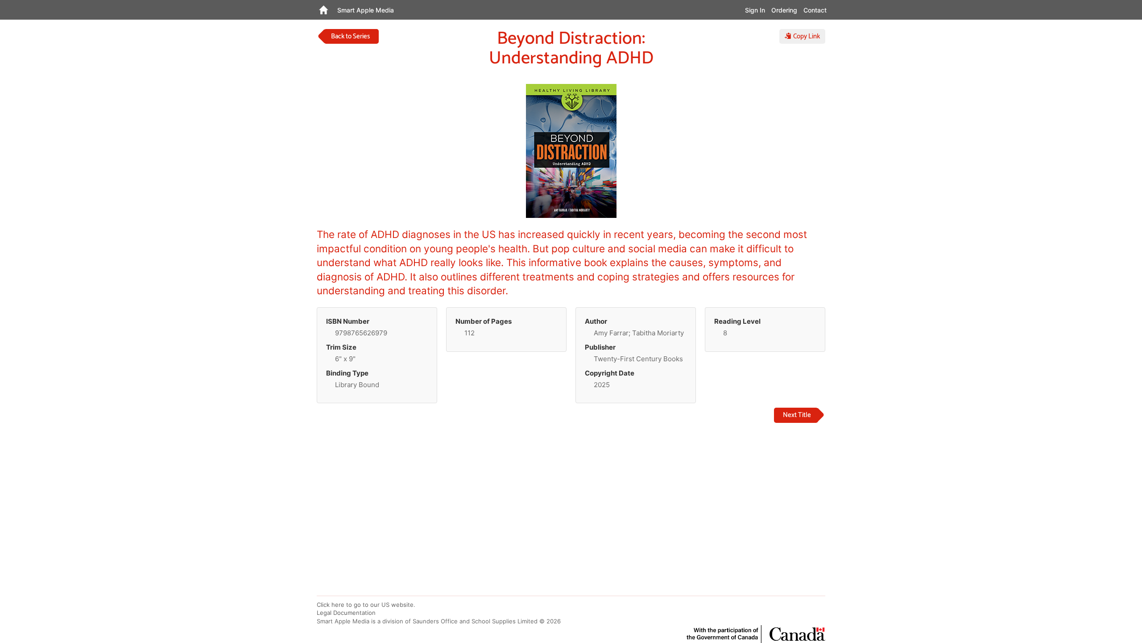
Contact (815, 10)
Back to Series (350, 36)
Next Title (797, 415)
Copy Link (805, 36)
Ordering (784, 10)
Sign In (755, 10)
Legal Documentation (346, 612)
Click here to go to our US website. (366, 604)
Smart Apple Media (365, 10)
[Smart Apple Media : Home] (323, 10)
